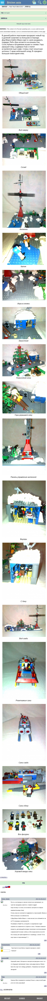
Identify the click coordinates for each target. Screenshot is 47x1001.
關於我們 (7, 998)
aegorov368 (4, 958)
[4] (6, 887)
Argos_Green (5, 899)
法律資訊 (22, 998)
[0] (9, 887)
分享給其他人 (4, 877)
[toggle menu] (2, 2)
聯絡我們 (40, 998)
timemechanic (5, 944)
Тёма (3, 977)
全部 (3, 887)
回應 (45, 940)
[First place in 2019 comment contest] (1, 951)
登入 (1, 989)
